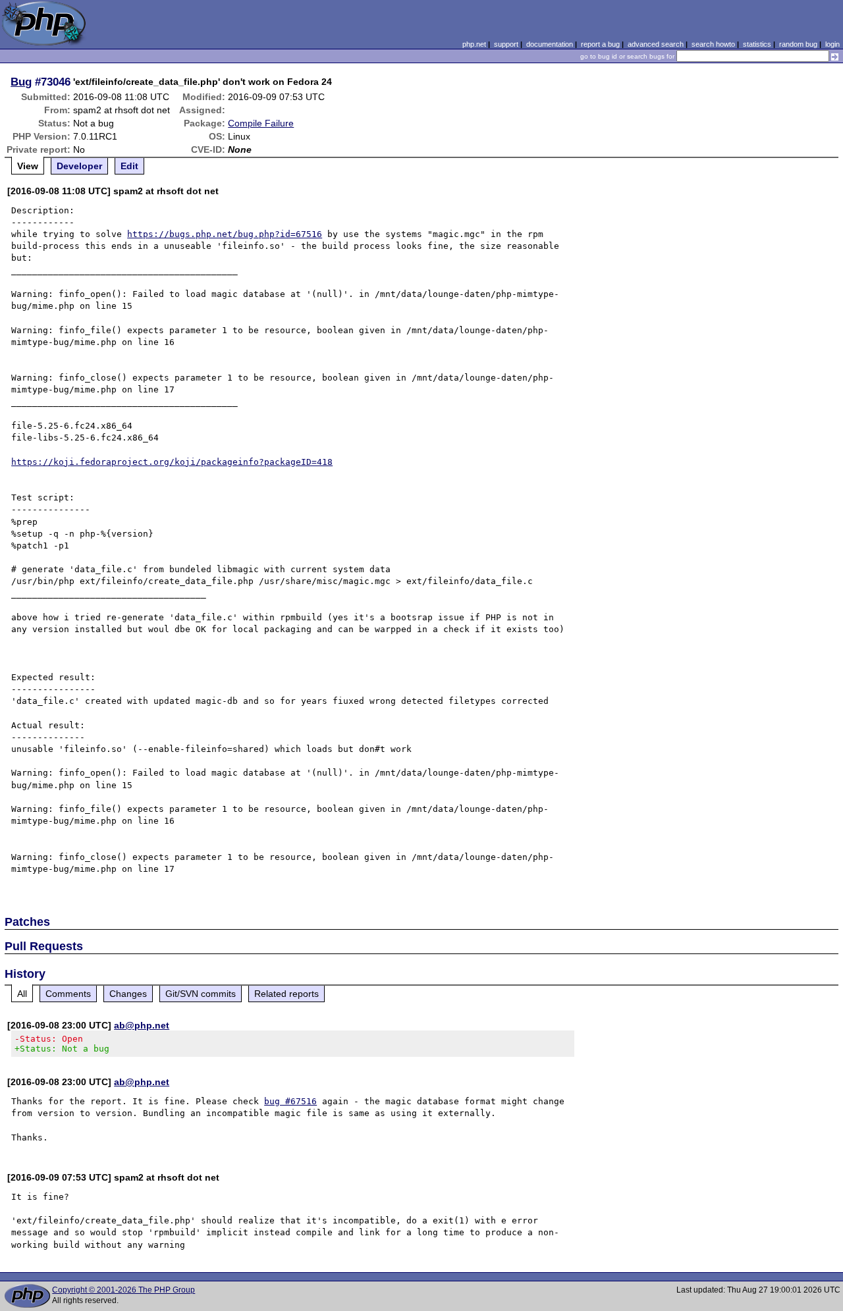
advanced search (656, 44)
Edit (129, 166)
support (506, 44)
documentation (549, 44)
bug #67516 (290, 1101)
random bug (798, 44)
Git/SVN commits (200, 993)
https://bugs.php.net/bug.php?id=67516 (224, 234)
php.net (474, 44)
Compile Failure (261, 123)
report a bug (600, 44)
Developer (79, 166)
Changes (128, 993)
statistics (757, 44)
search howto (713, 44)
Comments (68, 993)
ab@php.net (141, 1025)
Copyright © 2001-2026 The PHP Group (123, 1290)
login (832, 44)
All (22, 993)
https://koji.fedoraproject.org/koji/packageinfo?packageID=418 (172, 462)
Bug (21, 81)
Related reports (286, 993)
